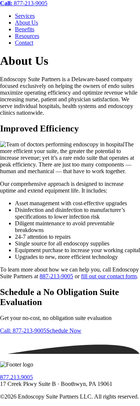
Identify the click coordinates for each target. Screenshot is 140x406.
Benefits (24, 29)
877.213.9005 (16, 377)
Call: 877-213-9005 (23, 330)
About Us (26, 22)
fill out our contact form (109, 276)
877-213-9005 (23, 3)
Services (25, 16)
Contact (24, 42)
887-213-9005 (56, 276)
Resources (27, 36)
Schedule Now (63, 330)
